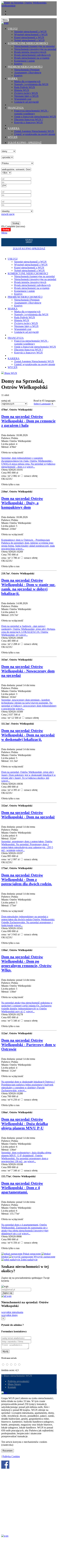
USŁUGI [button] (12, 28)
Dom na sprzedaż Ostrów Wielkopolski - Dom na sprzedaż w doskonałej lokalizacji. (28, 735)
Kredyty (18, 63)
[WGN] (29, 5)
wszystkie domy (9, 1315)
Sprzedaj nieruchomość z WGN (30, 31)
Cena (4, 175)
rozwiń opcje (8, 214)
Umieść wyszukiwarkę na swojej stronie (34, 134)
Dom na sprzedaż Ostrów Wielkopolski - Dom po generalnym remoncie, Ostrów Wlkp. (26, 963)
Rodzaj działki (8, 208)
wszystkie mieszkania (12, 1312)
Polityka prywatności (18, 1381)
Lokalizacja (7, 166)
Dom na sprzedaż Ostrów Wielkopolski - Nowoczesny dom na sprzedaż (28, 670)
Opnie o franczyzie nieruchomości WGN (35, 116)
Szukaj (15, 223)
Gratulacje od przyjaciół (26, 102)
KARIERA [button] (13, 128)
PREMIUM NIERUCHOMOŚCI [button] (25, 66)
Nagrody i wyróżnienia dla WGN (31, 84)
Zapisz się (7, 1293)
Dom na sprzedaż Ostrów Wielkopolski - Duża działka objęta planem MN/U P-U (24, 1123)
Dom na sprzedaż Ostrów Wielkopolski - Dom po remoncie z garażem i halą (28, 420)
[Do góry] (4, 1392)
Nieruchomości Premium (26, 69)
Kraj (3, 160)
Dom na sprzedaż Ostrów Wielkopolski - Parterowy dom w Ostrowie (28, 1044)
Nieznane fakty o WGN (26, 96)
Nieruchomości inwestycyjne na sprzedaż (35, 49)
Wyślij (5, 1351)
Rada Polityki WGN (24, 87)
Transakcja (6, 154)
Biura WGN (10, 373)
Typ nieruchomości (11, 148)
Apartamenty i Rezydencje (27, 72)
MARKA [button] (13, 78)
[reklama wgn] (6, 1296)
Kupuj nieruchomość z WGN (29, 37)
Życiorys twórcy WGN (26, 93)
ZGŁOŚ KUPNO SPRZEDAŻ (29, 248)
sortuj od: (6, 400)
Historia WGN (21, 90)
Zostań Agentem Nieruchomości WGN (34, 131)
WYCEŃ (12, 137)
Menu (4, 232)
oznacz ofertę (30, 476)
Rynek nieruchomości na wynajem (31, 58)
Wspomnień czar (22, 99)
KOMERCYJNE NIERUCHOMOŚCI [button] (28, 43)
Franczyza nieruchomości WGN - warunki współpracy (31, 112)
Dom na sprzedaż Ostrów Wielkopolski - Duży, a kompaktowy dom (22, 502)
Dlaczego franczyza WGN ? (28, 119)
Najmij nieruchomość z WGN (29, 40)
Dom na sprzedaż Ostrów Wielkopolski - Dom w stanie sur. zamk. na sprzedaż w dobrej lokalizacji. (28, 587)
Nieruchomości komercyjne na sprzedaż (34, 46)
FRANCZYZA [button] (16, 107)
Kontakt (12, 1387)
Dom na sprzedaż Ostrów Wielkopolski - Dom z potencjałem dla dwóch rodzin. (26, 879)
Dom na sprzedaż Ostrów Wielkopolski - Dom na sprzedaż (28, 814)
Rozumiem (8, 1450)
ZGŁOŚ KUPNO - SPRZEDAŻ (25, 142)
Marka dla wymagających (27, 81)
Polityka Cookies (11, 1456)
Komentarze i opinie (24, 60)
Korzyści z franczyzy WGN (28, 122)
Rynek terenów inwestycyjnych (30, 52)
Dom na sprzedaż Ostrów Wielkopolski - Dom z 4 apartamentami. (22, 1187)
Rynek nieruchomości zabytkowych (32, 55)
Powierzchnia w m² (11, 188)
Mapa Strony (14, 1384)
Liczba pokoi (8, 198)
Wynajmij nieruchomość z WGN (31, 34)
